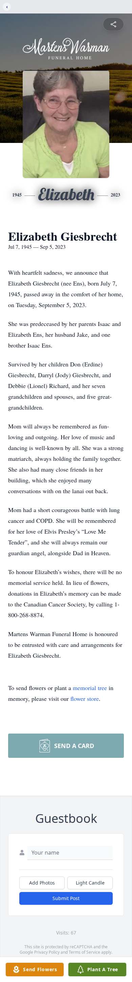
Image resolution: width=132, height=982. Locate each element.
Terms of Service (84, 952)
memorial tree (90, 688)
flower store (84, 698)
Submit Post (66, 898)
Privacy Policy (47, 952)
